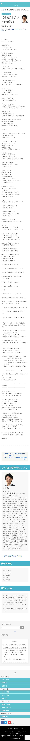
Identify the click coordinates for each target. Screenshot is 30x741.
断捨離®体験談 (6, 704)
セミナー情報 (5, 695)
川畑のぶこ (7, 579)
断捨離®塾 (5, 716)
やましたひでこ (8, 572)
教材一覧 (4, 698)
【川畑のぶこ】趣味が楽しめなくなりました (15, 597)
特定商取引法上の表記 (18, 728)
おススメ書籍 (5, 692)
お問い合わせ (5, 710)
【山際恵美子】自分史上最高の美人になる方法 (15, 609)
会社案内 (10, 728)
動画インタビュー (6, 707)
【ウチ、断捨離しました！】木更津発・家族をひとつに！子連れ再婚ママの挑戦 (15, 601)
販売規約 (19, 731)
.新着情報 (11, 29)
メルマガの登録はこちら (12, 556)
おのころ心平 (7, 570)
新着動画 (4, 686)
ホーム (4, 9)
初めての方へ (5, 679)
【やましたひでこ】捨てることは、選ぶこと (15, 595)
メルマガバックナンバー (21, 29)
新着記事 (4, 682)
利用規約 (24, 731)
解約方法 (12, 733)
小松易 (4, 30)
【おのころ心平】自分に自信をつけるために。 (15, 605)
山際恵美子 (7, 575)
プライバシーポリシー (10, 731)
